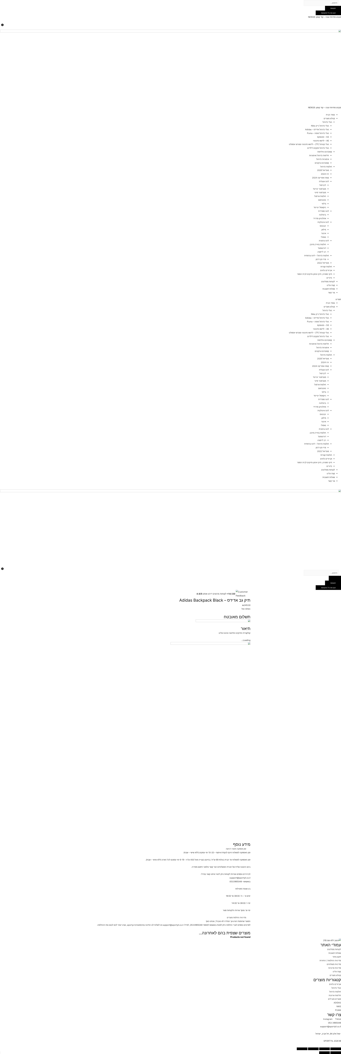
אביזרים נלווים (326, 270)
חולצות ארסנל (320, 196)
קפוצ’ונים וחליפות (324, 151)
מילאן (323, 229)
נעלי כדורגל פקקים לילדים (318, 148)
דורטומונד (322, 248)
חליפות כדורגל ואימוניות (319, 155)
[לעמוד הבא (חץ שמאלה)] (324, 1052)
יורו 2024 (325, 174)
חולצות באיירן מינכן (318, 244)
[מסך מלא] (313, 1048)
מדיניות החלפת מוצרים (236, 917)
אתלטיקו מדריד (319, 218)
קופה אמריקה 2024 (320, 177)
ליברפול (322, 185)
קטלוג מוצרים (329, 118)
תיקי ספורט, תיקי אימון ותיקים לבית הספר (314, 274)
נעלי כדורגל (327, 122)
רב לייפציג (322, 252)
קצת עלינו (331, 285)
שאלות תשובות (328, 289)
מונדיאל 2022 (323, 263)
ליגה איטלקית (323, 222)
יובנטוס (323, 226)
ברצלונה (322, 214)
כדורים (329, 278)
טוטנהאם (322, 200)
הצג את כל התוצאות (328, 13)
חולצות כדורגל (326, 166)
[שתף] (324, 1048)
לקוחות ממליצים (328, 281)
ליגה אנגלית (324, 181)
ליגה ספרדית (323, 211)
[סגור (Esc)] (335, 1048)
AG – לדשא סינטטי (321, 140)
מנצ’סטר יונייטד (319, 189)
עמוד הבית (330, 114)
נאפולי (323, 237)
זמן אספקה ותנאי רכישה (236, 849)
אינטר (323, 233)
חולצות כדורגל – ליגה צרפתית (316, 255)
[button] (170, 299)
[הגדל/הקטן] (302, 1048)
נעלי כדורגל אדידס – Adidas (317, 129)
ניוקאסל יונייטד (320, 207)
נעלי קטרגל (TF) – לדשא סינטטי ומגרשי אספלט (309, 144)
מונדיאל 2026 (323, 170)
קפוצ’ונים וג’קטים (322, 163)
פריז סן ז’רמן (321, 259)
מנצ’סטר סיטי (320, 192)
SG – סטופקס (323, 137)
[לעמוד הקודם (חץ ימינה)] (335, 1052)
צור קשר (331, 292)
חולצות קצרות (326, 266)
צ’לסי (324, 203)
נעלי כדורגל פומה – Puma (318, 133)
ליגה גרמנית (324, 240)
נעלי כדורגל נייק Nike (320, 125)
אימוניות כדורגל (322, 159)
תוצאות (333, 8)
